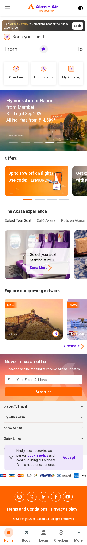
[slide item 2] (25, 142)
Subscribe (43, 392)
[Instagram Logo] (19, 497)
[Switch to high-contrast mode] (80, 8)
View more (71, 346)
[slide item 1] (13, 142)
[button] (43, 50)
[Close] (10, 457)
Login (77, 25)
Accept (69, 457)
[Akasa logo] (43, 8)
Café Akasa (46, 220)
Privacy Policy (64, 509)
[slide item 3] (38, 142)
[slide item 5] (61, 142)
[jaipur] (34, 319)
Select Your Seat (18, 220)
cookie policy (38, 455)
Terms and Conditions (26, 509)
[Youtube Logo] (68, 497)
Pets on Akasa (73, 220)
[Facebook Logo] (56, 497)
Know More (38, 268)
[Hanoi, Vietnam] (43, 120)
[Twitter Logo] (31, 497)
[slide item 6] (74, 142)
